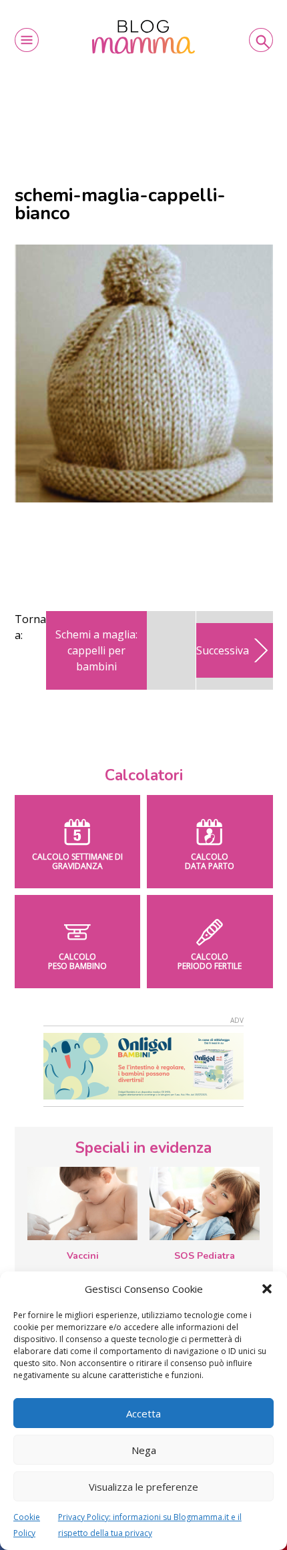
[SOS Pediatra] (205, 1203)
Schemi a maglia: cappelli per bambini (96, 650)
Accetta (143, 1413)
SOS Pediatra (204, 1255)
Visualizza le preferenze (143, 1486)
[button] (267, 1288)
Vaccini (83, 1255)
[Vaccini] (82, 1203)
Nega (143, 1450)
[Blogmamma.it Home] (144, 37)
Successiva (222, 650)
